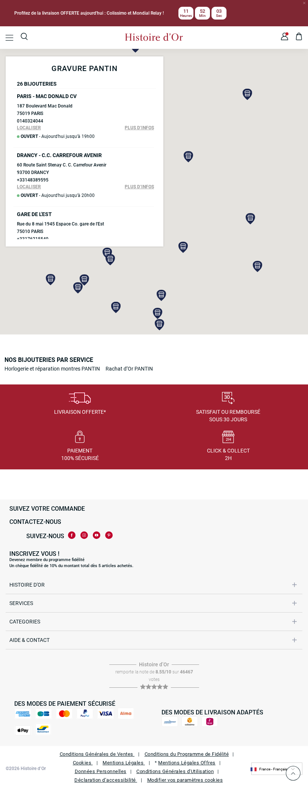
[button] (188, 156)
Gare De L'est (34, 214)
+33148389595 (32, 180)
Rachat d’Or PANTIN (129, 369)
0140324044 (30, 121)
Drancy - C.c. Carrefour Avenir (59, 155)
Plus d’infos (139, 127)
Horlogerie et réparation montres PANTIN (52, 369)
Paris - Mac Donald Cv (47, 96)
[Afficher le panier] (299, 37)
